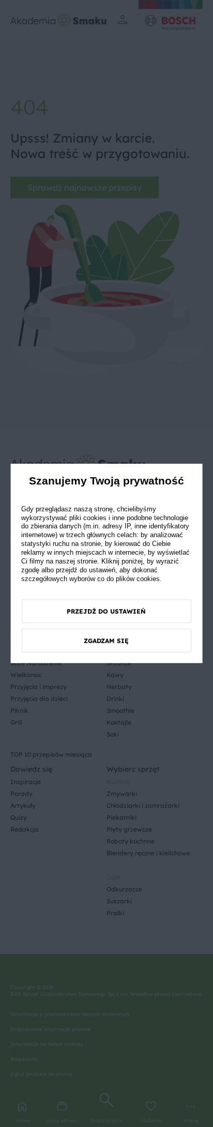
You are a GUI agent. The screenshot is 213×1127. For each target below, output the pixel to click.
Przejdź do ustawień (106, 611)
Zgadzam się (106, 641)
